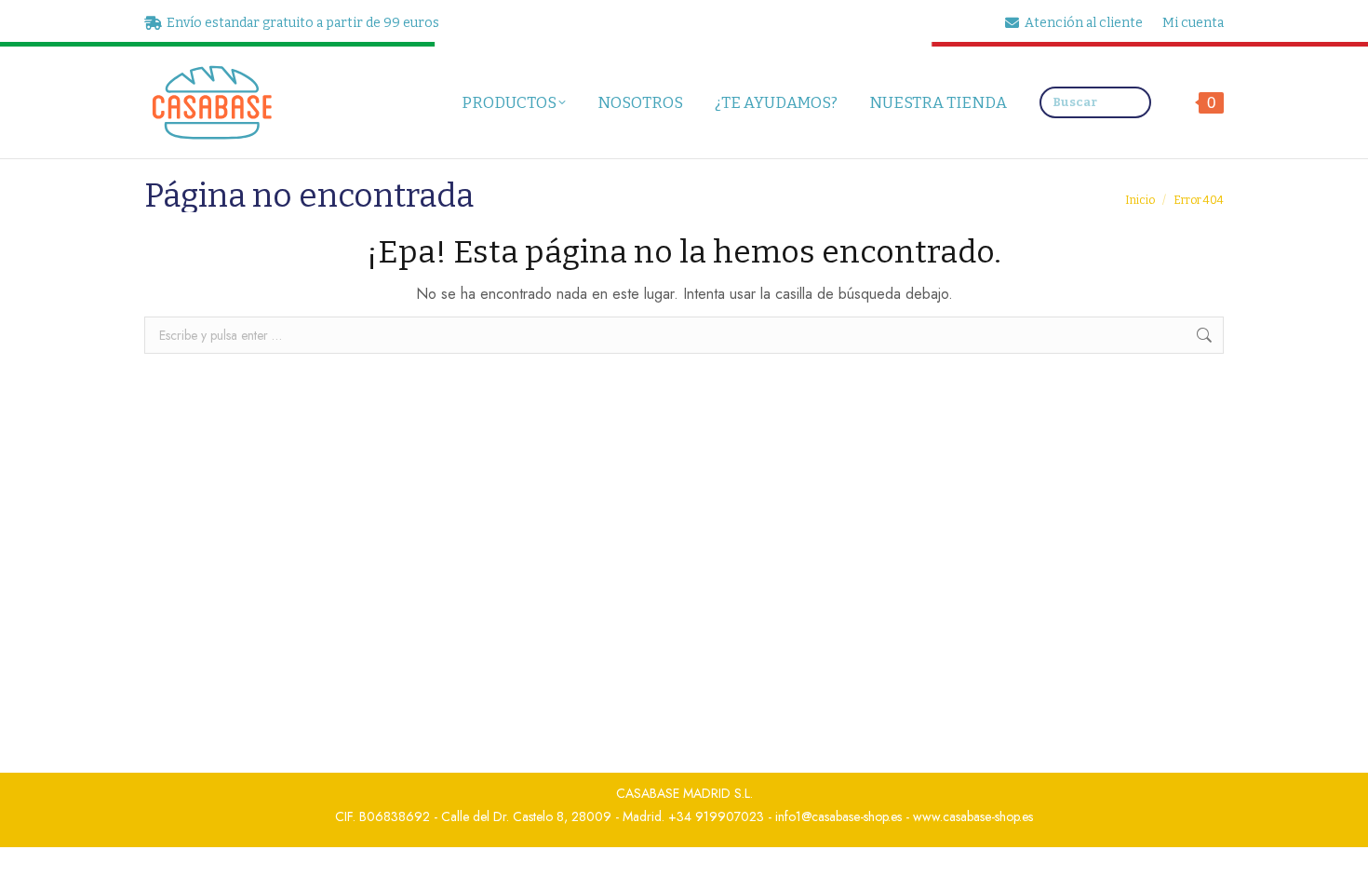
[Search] (1132, 102)
